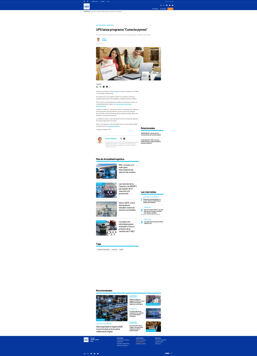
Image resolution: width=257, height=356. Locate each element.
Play (108, 1)
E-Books (102, 1)
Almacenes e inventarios (123, 343)
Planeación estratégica (123, 340)
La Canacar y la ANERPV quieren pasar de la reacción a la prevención (106, 11)
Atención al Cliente (141, 343)
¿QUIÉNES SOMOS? (159, 342)
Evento (170, 8)
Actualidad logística (105, 25)
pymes (117, 91)
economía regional (114, 126)
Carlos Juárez (104, 39)
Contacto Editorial (141, 340)
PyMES (121, 249)
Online (93, 338)
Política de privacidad (160, 340)
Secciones (155, 8)
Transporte (120, 342)
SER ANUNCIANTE (140, 342)
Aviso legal (158, 343)
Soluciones (163, 8)
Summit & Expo (95, 339)
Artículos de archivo (122, 345)
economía (114, 249)
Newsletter (95, 1)
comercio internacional (103, 249)
